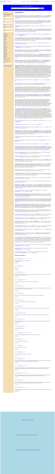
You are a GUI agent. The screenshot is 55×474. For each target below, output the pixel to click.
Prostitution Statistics (36, 1)
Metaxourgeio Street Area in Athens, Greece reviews (22, 204)
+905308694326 (36, 130)
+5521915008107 (42, 25)
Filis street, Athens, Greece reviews (19, 198)
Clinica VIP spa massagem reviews (19, 190)
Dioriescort (40, 54)
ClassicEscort (48, 229)
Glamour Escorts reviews (18, 225)
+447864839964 (17, 47)
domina (6, 43)
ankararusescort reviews (18, 130)
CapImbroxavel (17, 137)
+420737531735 (41, 83)
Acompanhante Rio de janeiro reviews (20, 159)
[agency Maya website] (47, 91)
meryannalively (46, 159)
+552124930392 (17, 245)
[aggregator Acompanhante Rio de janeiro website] (32, 161)
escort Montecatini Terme (22, 365)
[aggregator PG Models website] (26, 43)
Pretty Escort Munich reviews (19, 79)
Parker (44, 177)
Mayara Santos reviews (18, 20)
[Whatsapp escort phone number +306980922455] (34, 217)
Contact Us (23, 449)
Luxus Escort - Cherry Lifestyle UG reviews (21, 34)
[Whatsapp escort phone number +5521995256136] (20, 249)
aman (15, 84)
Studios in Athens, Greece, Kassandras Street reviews (22, 193)
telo (5, 57)
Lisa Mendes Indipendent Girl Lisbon (23, 258)
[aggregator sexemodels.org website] (41, 124)
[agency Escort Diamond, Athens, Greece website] (47, 215)
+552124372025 (17, 252)
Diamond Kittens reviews (18, 169)
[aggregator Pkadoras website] (22, 187)
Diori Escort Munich (21, 279)
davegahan (40, 42)
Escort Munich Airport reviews (19, 37)
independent (6, 46)
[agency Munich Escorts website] (45, 62)
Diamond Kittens (21, 345)
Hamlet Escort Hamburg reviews (19, 120)
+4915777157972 (36, 37)
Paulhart (17, 147)
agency (6, 33)
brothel (6, 39)
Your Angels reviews (18, 217)
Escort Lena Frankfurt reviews (19, 229)
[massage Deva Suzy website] (20, 137)
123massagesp (17, 26)
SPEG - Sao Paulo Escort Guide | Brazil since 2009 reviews (23, 108)
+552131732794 (48, 244)
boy (5, 38)
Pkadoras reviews (17, 184)
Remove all (7, 60)
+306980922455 (32, 217)
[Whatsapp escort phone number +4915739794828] (40, 15)
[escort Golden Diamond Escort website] (25, 223)
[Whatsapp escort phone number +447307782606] (48, 99)
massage (6, 50)
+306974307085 (35, 221)
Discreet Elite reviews (18, 99)
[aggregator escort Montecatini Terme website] (28, 178)
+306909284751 (38, 214)
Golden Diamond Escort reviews (19, 221)
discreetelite (21, 100)
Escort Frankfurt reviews (18, 94)
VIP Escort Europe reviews (18, 83)
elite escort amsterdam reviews (19, 146)
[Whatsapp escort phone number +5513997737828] (42, 136)
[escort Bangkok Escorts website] (30, 47)
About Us (42, 1)
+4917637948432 (35, 94)
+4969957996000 (46, 34)
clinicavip (28, 191)
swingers (6, 56)
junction (6, 49)
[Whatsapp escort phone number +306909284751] (40, 214)
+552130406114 (23, 252)
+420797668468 (35, 83)
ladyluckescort (49, 15)
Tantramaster (46, 143)
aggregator (6, 34)
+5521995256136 (17, 249)
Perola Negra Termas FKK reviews (19, 244)
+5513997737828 (39, 136)
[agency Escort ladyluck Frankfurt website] (19, 18)
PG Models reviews (17, 42)
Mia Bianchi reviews (17, 163)
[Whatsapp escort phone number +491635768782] (38, 79)
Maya (19, 299)
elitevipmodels (45, 86)
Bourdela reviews (17, 209)
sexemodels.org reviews (18, 124)
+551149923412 (17, 191)
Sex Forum (27, 1)
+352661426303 (39, 163)
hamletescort (17, 121)
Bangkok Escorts (21, 265)
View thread (16, 269)
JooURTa (39, 124)
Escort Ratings (23, 1)
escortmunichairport (48, 37)
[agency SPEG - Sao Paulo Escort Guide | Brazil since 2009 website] (43, 118)
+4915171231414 (33, 173)
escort (5, 44)
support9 (33, 252)
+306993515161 (33, 225)
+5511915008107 (43, 108)
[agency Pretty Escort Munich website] (15, 80)
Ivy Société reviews (17, 232)
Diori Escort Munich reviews (19, 54)
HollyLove (38, 232)
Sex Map (31, 1)
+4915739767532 (47, 152)
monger (48, 214)
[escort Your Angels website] (45, 218)
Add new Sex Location (18, 449)
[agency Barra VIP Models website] (29, 249)
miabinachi (49, 163)
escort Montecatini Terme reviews (19, 177)
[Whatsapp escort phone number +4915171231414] (36, 173)
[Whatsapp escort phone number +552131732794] (50, 244)
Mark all (5, 60)
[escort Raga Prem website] (49, 143)
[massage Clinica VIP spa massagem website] (30, 191)
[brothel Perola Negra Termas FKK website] (29, 245)
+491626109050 (36, 229)
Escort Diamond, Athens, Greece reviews (20, 214)
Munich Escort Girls (21, 272)
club (5, 40)
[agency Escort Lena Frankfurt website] (24, 230)
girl (5, 45)
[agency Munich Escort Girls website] (38, 51)
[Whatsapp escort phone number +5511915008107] (46, 108)
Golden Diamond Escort (21, 387)
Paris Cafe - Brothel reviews (19, 251)
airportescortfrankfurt (47, 94)
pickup (6, 51)
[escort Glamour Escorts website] (46, 226)
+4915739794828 (37, 15)
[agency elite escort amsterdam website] (49, 149)
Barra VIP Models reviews (18, 248)
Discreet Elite (20, 312)
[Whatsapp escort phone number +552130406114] (25, 252)
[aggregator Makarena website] (35, 31)
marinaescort (28, 332)
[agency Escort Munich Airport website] (35, 40)
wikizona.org (9, 1)
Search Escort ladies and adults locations (34, 449)
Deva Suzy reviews (17, 136)
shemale (6, 52)
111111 (37, 209)
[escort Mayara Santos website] (40, 23)
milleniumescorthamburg (24, 153)
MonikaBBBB (21, 35)
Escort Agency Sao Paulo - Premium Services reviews (22, 25)
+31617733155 (39, 65)
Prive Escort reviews (17, 173)
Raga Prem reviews (17, 143)
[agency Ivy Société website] (26, 234)
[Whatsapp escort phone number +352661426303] (41, 163)
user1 (39, 169)
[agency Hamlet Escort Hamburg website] (20, 121)
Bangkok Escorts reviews (18, 46)
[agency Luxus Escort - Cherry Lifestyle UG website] (24, 35)
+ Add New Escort (46, 1)
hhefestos (40, 184)
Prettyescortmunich (47, 79)
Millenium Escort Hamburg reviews (20, 152)
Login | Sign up (52, 1)
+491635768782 (35, 79)
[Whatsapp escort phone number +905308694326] (39, 130)
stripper (6, 55)
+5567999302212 (34, 143)
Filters (5, 12)
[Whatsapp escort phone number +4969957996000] (49, 34)
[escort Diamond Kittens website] (42, 170)
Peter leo (28, 47)
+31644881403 (43, 146)
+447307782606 (46, 99)
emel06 (47, 130)
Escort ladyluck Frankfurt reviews (19, 15)
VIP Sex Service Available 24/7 (22, 332)
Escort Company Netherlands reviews (20, 65)
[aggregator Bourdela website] (38, 211)
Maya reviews (17, 86)
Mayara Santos (39, 20)
